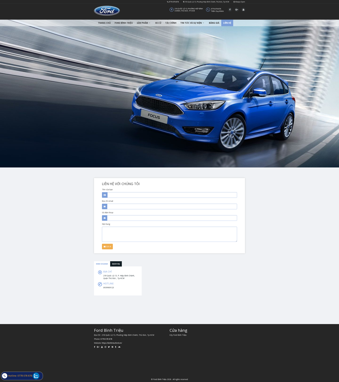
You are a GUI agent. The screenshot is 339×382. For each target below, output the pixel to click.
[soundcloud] (119, 347)
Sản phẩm (142, 22)
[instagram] (105, 347)
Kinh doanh (102, 264)
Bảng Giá (214, 22)
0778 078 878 (173, 2)
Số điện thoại (107, 212)
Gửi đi (108, 246)
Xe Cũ (158, 22)
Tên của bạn (107, 189)
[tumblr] (115, 347)
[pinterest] (112, 347)
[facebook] (94, 347)
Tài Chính (170, 22)
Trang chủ (104, 22)
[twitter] (109, 347)
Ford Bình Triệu (124, 22)
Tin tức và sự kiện (191, 22)
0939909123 (108, 287)
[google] (98, 347)
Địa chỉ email (107, 201)
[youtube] (102, 347)
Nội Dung (106, 224)
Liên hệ (227, 22)
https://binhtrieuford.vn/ (112, 343)
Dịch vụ (116, 264)
